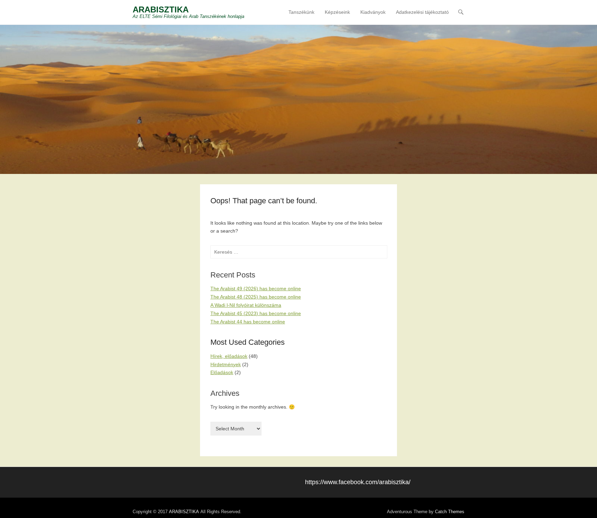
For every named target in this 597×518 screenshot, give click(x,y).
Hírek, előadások (228, 356)
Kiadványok (373, 12)
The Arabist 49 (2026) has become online (255, 288)
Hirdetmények (225, 364)
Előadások (221, 372)
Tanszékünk (301, 12)
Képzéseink (337, 12)
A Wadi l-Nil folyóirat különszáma (245, 305)
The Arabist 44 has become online (247, 321)
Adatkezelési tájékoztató (422, 12)
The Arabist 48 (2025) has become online (255, 297)
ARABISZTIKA (161, 9)
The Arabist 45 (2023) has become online (255, 313)
